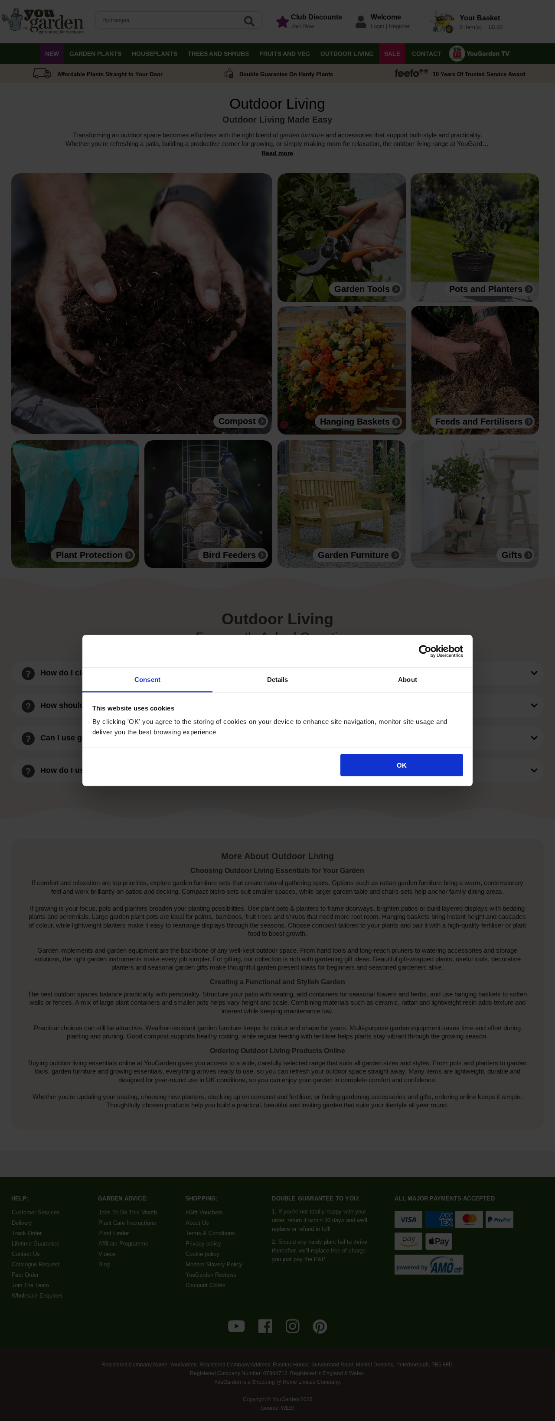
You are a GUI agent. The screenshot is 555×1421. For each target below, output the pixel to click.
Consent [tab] (147, 679)
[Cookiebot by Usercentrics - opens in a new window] (425, 651)
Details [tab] (277, 679)
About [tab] (407, 679)
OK (402, 765)
